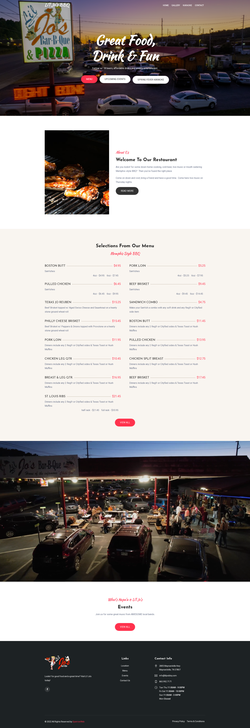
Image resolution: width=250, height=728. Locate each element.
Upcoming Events (115, 84)
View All (125, 422)
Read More (127, 190)
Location (125, 666)
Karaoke (187, 5)
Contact (199, 5)
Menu (89, 84)
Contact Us (125, 680)
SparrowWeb (78, 721)
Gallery (176, 5)
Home (166, 5)
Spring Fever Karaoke (151, 84)
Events (125, 675)
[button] (6, 58)
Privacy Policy (178, 721)
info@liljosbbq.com (168, 675)
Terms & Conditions (196, 721)
